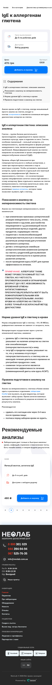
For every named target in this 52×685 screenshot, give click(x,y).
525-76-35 (17, 553)
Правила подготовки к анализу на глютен (23, 100)
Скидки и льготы (9, 623)
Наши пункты (14, 580)
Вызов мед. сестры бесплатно (14, 627)
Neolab (5, 7)
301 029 (17, 544)
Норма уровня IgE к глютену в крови (21, 96)
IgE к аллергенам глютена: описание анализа (25, 87)
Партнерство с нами (10, 639)
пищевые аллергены (20, 189)
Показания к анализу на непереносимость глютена (23, 92)
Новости (5, 607)
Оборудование (8, 603)
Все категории (17, 7)
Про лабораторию (9, 599)
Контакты (6, 614)
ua (24, 665)
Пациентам (6, 596)
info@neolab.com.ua (18, 559)
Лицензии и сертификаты (12, 636)
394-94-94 (17, 548)
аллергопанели (14, 114)
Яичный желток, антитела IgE (19, 466)
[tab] (5, 510)
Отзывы (5, 610)
